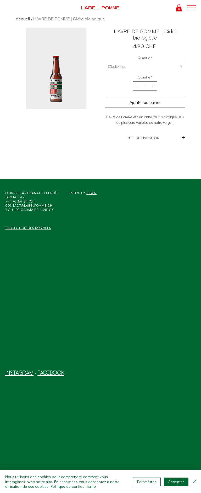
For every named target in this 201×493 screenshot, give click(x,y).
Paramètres (146, 481)
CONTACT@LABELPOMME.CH (29, 206)
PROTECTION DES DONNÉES (28, 228)
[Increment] (153, 86)
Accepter (176, 481)
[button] (179, 7)
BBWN (91, 193)
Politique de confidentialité (73, 486)
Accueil (23, 18)
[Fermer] (195, 481)
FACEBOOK (50, 372)
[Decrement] (137, 86)
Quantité (145, 58)
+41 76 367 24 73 (19, 201)
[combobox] (145, 66)
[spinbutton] (145, 86)
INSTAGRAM (19, 372)
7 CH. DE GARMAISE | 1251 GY (29, 210)
